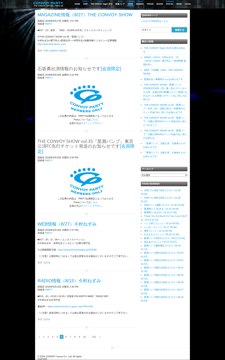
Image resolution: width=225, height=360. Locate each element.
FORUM (150, 4)
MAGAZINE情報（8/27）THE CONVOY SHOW (85, 14)
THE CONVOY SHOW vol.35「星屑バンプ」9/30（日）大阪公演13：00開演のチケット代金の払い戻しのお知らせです (164, 109)
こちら (94, 119)
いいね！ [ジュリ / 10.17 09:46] (160, 227)
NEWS (130, 2)
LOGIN (188, 4)
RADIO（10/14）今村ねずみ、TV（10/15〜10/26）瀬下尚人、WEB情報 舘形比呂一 (164, 61)
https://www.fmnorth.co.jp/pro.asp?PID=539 (70, 306)
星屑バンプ (120, 2)
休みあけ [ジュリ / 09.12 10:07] (160, 241)
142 (94, 337)
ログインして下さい (91, 123)
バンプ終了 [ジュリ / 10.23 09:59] (161, 223)
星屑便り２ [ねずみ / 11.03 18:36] (161, 208)
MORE (179, 4)
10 (84, 337)
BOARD (159, 4)
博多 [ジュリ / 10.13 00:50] (158, 230)
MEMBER (140, 2)
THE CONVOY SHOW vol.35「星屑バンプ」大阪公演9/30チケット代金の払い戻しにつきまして (165, 121)
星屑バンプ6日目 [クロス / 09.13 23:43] (164, 238)
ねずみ (46, 262)
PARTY (49, 24)
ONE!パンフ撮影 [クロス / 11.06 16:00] (164, 205)
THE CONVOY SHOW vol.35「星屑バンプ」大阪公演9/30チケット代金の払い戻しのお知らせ (165, 134)
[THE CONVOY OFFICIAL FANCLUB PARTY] (48, 7)
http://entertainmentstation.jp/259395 (77, 249)
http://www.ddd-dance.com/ (52, 44)
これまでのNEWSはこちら (154, 21)
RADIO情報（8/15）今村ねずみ (69, 280)
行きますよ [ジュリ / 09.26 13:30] (161, 234)
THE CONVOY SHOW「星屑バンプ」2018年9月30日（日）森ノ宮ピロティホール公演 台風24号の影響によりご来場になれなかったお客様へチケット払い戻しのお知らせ (165, 92)
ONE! (85, 2)
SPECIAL (170, 2)
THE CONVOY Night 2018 (101, 2)
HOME (77, 4)
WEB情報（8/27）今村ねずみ (67, 224)
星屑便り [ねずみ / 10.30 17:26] (160, 212)
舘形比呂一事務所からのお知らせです (163, 79)
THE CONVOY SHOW (54, 50)
